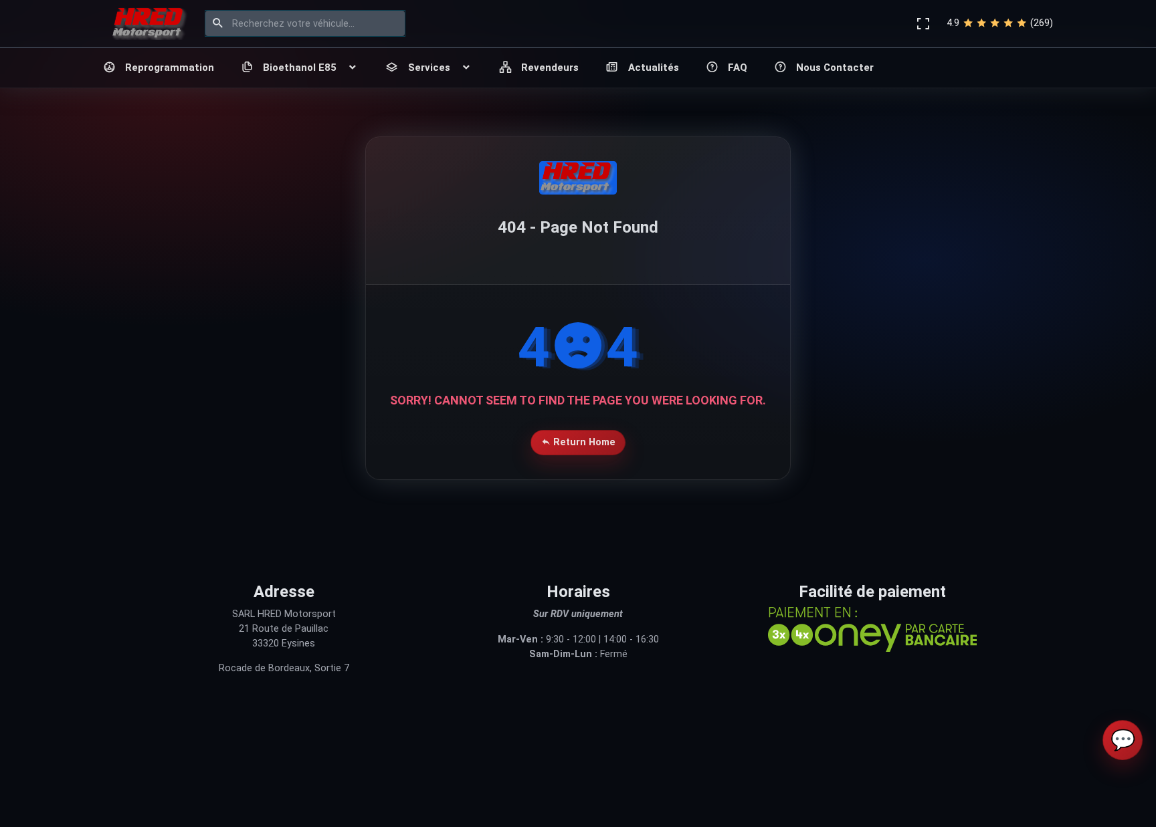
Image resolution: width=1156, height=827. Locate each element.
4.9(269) (1000, 23)
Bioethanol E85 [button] (299, 68)
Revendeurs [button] (550, 68)
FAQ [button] (737, 68)
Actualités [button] (653, 68)
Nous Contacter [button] (835, 68)
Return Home (583, 442)
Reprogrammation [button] (169, 68)
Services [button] (429, 68)
